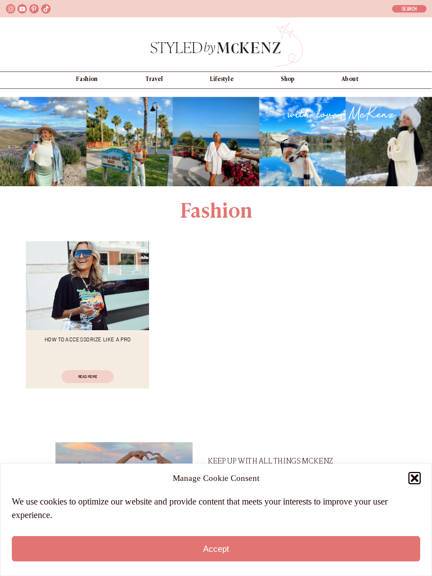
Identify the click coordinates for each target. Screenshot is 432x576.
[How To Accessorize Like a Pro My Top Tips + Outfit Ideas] (87, 285)
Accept (216, 549)
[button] (414, 478)
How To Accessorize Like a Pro (87, 338)
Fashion (216, 212)
